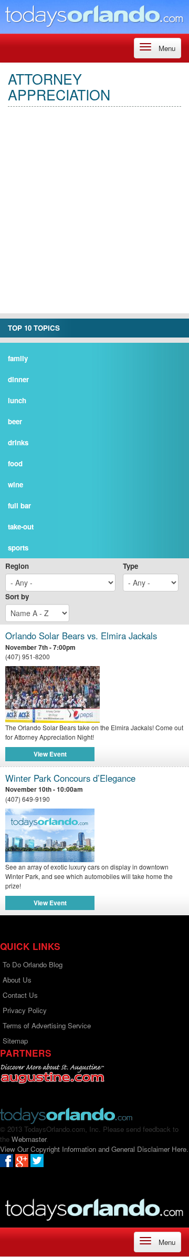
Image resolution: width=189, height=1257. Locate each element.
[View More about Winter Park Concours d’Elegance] (49, 834)
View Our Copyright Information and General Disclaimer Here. (94, 1149)
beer (15, 421)
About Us (17, 980)
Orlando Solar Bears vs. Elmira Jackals (81, 636)
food (15, 463)
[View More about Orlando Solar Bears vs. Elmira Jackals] (94, 694)
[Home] (94, 16)
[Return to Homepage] (66, 1115)
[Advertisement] (94, 218)
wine (15, 484)
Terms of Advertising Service (47, 1025)
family (18, 358)
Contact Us (20, 995)
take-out (21, 527)
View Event (50, 754)
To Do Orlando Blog (32, 964)
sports (18, 548)
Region (17, 566)
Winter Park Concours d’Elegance (70, 778)
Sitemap (15, 1041)
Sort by (17, 596)
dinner (18, 379)
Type (130, 566)
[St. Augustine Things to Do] (52, 1074)
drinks (18, 442)
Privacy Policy (25, 1010)
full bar (19, 505)
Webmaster (29, 1139)
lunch (17, 400)
